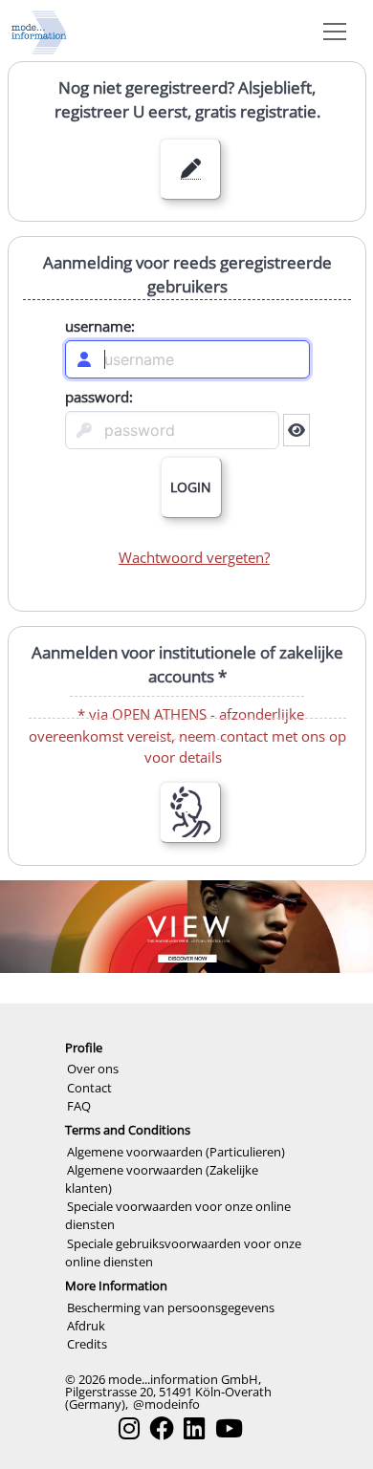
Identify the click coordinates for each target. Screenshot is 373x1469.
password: (98, 392)
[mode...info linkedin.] (194, 1428)
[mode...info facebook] (161, 1428)
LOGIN (190, 487)
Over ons (93, 1068)
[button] (331, 30)
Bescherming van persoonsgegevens (170, 1307)
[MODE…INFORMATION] (39, 30)
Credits (87, 1343)
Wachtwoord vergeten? (194, 557)
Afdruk (86, 1325)
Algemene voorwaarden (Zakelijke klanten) (161, 1179)
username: (99, 321)
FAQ (79, 1105)
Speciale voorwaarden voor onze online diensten (178, 1215)
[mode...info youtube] (229, 1428)
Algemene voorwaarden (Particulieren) (176, 1151)
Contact (89, 1087)
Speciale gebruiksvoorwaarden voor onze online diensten (183, 1252)
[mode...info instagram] (129, 1428)
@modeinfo (166, 1404)
